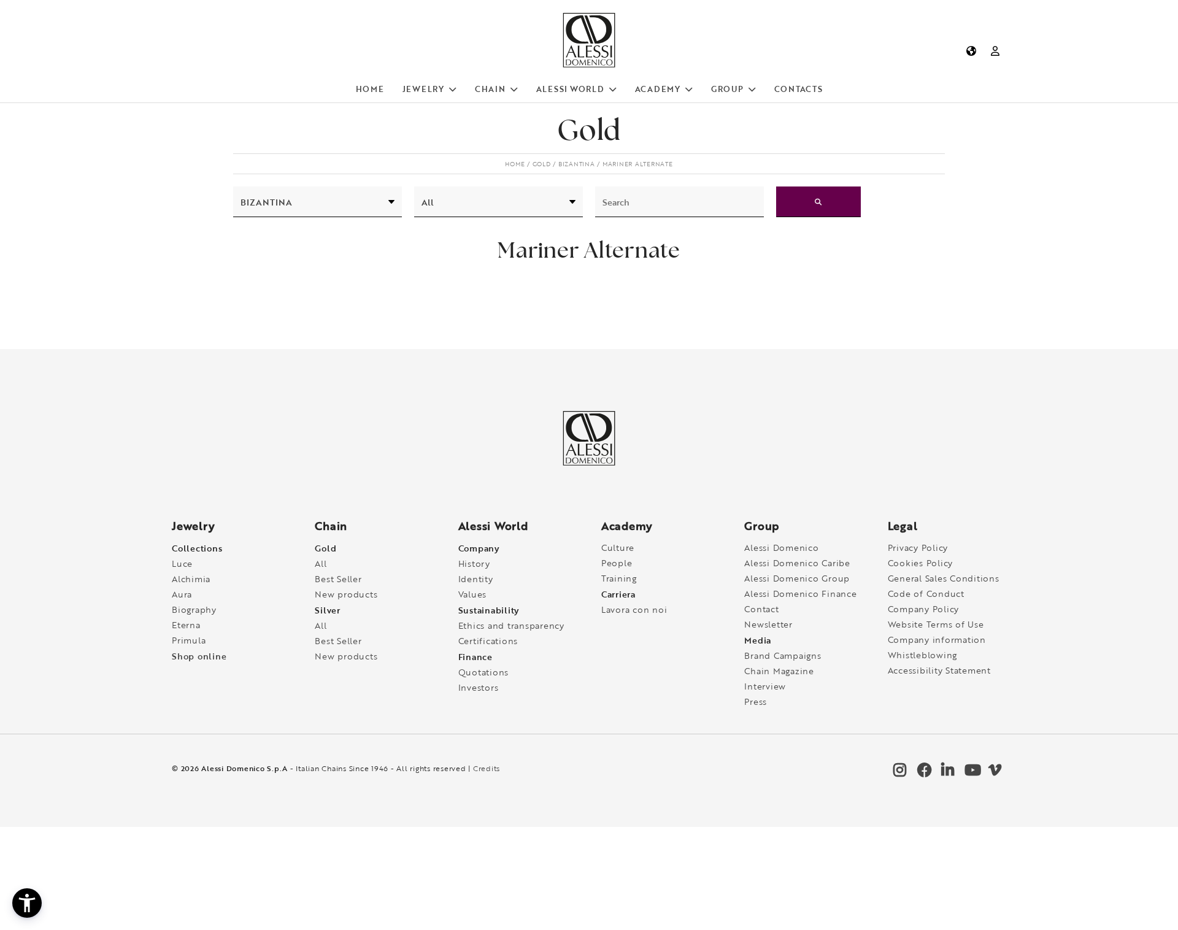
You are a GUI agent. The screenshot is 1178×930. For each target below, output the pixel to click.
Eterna (186, 625)
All (320, 563)
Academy (657, 88)
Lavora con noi (634, 609)
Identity (475, 579)
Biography (194, 609)
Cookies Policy (920, 563)
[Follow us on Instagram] (899, 772)
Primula (189, 640)
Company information (937, 639)
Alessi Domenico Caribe (797, 563)
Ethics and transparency (511, 625)
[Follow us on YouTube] (970, 772)
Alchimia (191, 579)
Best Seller (338, 579)
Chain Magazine (779, 671)
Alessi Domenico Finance (800, 593)
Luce (182, 563)
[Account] (995, 51)
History (474, 563)
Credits (486, 768)
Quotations (483, 672)
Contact (761, 609)
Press (755, 701)
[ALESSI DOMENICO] (589, 64)
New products (346, 594)
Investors (478, 687)
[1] (818, 201)
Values (472, 594)
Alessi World (570, 88)
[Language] (971, 51)
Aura (182, 594)
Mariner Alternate (637, 163)
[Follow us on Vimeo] (994, 772)
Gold (542, 163)
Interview (765, 686)
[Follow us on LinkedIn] (946, 772)
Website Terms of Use (936, 624)
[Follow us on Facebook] (923, 772)
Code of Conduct (926, 593)
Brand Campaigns (782, 655)
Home (370, 88)
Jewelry (423, 88)
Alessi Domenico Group (797, 578)
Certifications (488, 641)
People (617, 563)
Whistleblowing (923, 655)
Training (619, 578)
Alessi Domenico (781, 547)
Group (727, 88)
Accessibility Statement (939, 670)
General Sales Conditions (943, 578)
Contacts (798, 88)
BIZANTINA (576, 163)
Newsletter (768, 624)
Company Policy (924, 609)
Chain (490, 88)
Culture (617, 547)
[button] (27, 903)
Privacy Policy (918, 547)
